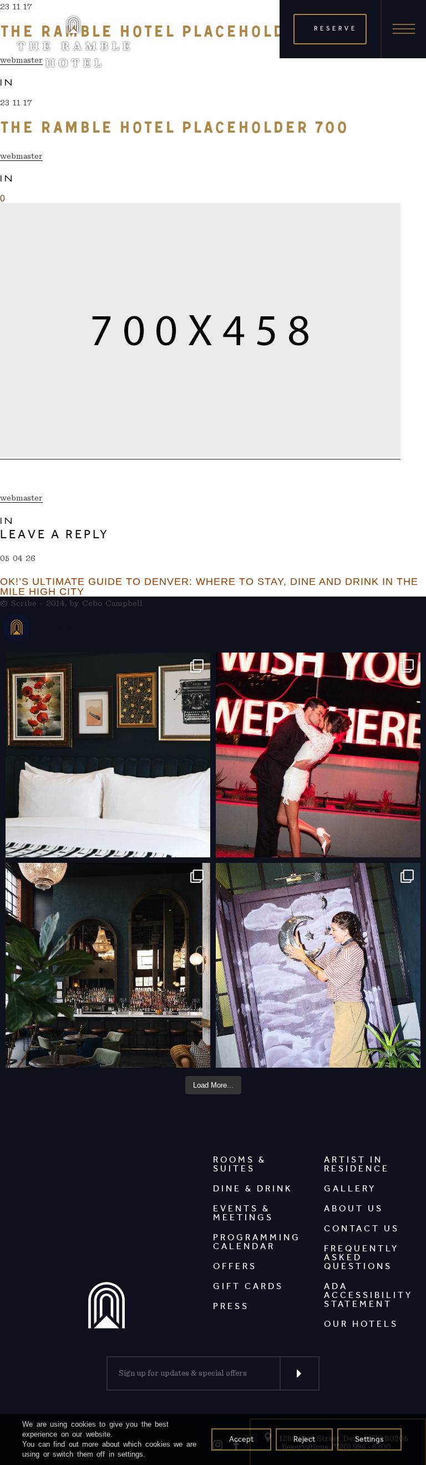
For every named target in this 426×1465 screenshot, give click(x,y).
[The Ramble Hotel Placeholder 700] (200, 331)
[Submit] (299, 1373)
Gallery (350, 1188)
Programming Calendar (257, 1241)
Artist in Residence (356, 1164)
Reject (304, 1439)
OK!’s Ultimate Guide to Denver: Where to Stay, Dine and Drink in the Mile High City (209, 586)
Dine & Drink (253, 1188)
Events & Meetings (243, 1212)
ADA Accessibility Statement (368, 1295)
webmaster (21, 155)
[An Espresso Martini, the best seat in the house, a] (108, 965)
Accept (241, 1439)
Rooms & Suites (239, 1164)
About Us (353, 1208)
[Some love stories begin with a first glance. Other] (318, 755)
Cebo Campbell (112, 603)
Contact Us (361, 1228)
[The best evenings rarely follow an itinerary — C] (108, 755)
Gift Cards (248, 1286)
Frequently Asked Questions (361, 1257)
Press (231, 1306)
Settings (369, 1439)
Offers (235, 1266)
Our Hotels (361, 1323)
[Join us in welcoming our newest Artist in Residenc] (318, 965)
